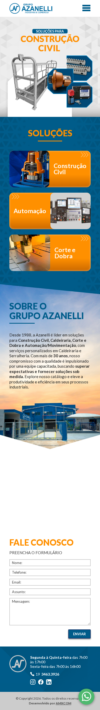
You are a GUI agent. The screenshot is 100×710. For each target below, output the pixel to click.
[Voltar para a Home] (31, 8)
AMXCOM (63, 703)
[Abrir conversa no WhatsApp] (86, 697)
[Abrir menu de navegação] (86, 7)
